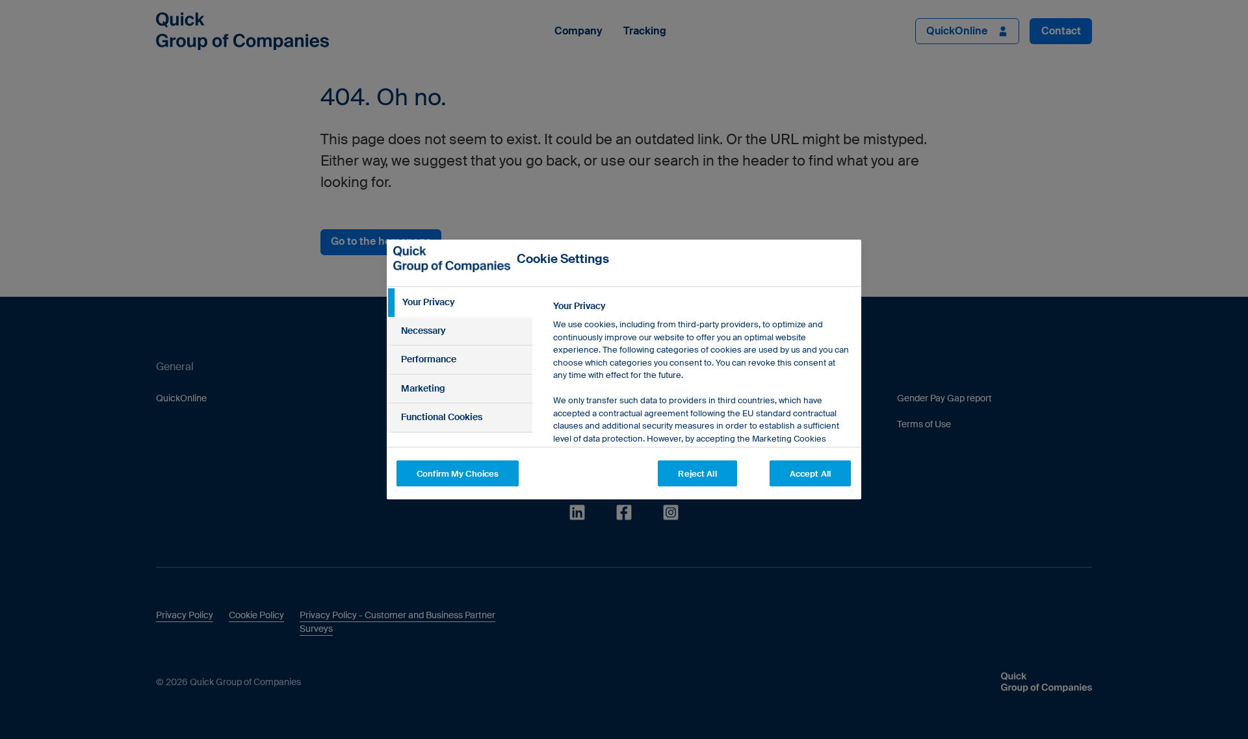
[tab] (459, 302)
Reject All (697, 473)
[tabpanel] (702, 426)
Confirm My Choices (458, 473)
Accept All (810, 473)
